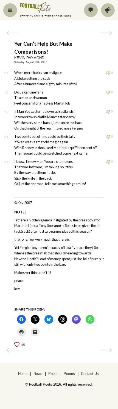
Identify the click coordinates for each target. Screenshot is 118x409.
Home (22, 374)
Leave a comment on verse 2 (108, 93)
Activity (108, 10)
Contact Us (90, 374)
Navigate (10, 10)
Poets (53, 374)
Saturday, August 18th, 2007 (30, 62)
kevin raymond (29, 58)
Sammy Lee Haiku (106, 33)
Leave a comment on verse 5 (108, 162)
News (37, 374)
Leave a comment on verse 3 (108, 112)
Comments (91, 10)
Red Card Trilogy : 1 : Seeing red (12, 33)
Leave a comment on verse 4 (108, 137)
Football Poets (40, 7)
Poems (69, 374)
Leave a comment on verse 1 (108, 73)
